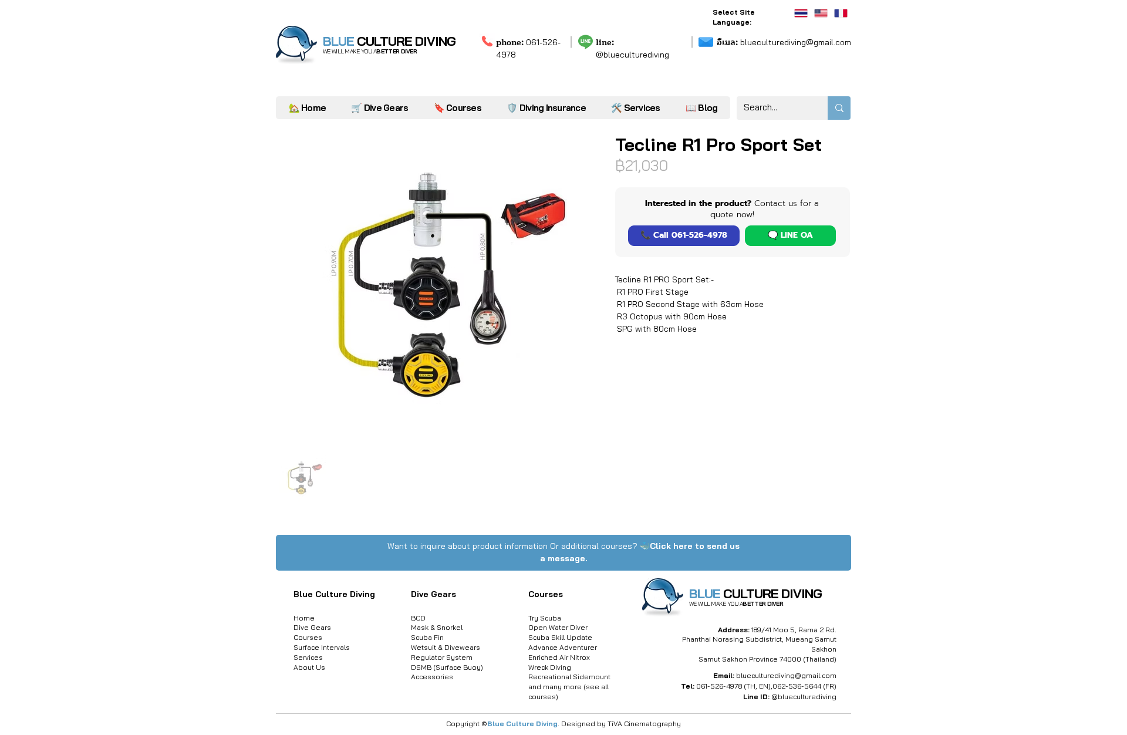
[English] (821, 13)
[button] (635, 107)
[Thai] (801, 13)
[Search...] (839, 108)
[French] (841, 13)
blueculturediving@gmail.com (784, 42)
